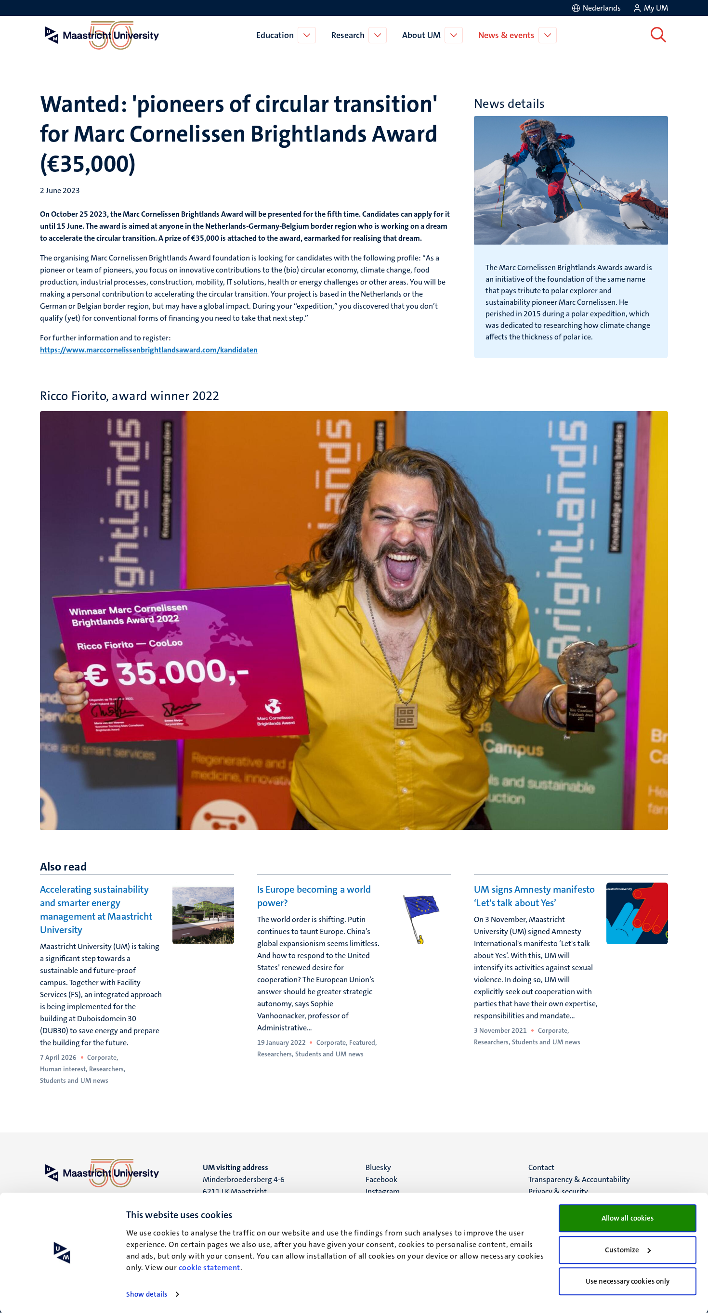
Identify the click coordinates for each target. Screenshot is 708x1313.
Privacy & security (558, 1191)
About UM (421, 35)
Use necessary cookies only (628, 1281)
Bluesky (378, 1167)
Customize (622, 1250)
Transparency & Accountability (579, 1179)
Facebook (381, 1179)
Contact (541, 1167)
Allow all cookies (628, 1218)
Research (348, 35)
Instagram (383, 1191)
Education (275, 35)
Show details (146, 1294)
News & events (506, 35)
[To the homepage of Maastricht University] (102, 35)
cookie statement (209, 1267)
